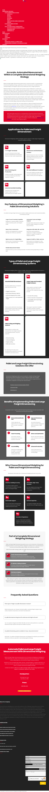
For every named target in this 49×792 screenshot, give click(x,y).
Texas (42, 117)
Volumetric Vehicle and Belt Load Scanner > (7, 731)
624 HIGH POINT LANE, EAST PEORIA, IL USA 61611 (8, 746)
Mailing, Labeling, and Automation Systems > (8, 727)
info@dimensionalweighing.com (6, 749)
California (9, 119)
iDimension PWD (14, 387)
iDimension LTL (13, 390)
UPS (15, 106)
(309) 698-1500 (24, 686)
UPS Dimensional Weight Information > (6, 733)
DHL (13, 106)
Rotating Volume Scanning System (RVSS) (19, 385)
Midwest (39, 117)
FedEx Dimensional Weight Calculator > (7, 735)
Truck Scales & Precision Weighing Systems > (8, 729)
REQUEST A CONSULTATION (24, 690)
